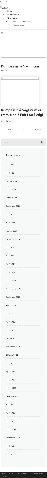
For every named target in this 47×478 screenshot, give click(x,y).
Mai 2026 (10, 173)
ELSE (5, 476)
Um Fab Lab (13, 14)
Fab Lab (3, 1)
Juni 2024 (10, 247)
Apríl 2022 (10, 371)
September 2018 (13, 437)
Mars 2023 (10, 330)
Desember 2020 (13, 396)
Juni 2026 (10, 164)
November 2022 (13, 346)
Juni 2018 (10, 446)
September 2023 (13, 297)
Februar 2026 (11, 181)
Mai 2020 (10, 404)
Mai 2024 (10, 255)
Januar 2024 (11, 280)
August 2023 (11, 305)
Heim (9, 11)
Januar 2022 (11, 388)
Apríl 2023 (10, 322)
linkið (9, 121)
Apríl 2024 (10, 264)
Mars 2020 (10, 421)
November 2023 (13, 289)
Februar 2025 (11, 231)
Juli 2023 (9, 313)
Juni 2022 (10, 363)
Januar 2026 (11, 189)
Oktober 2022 (12, 355)
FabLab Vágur (19, 25)
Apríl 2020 (10, 413)
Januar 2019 (11, 429)
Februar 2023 (11, 338)
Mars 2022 (10, 380)
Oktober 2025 (12, 197)
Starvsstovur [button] (13, 18)
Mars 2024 (10, 272)
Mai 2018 (10, 454)
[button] (26, 18)
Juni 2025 (10, 214)
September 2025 (13, 206)
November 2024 (13, 239)
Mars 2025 (10, 222)
